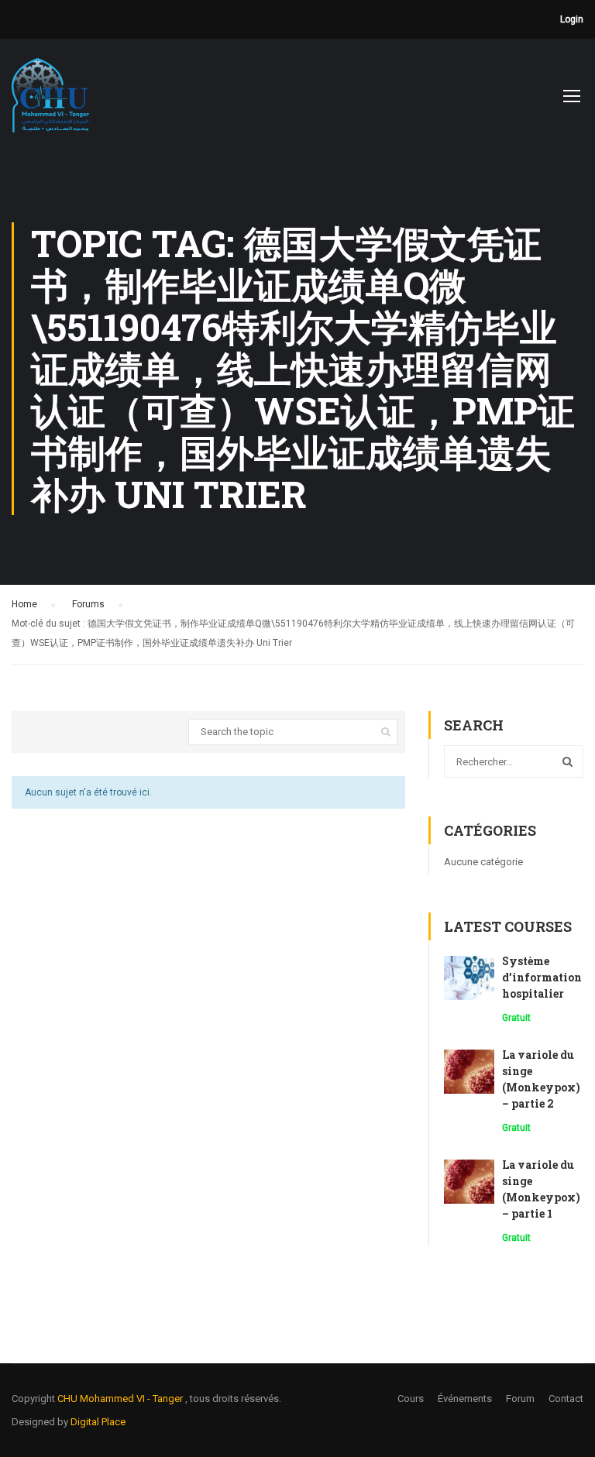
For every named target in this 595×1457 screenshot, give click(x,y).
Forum (520, 1398)
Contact (566, 1398)
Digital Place (98, 1422)
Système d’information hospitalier (542, 977)
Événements (465, 1398)
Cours (410, 1398)
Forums (88, 604)
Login (571, 19)
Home (24, 604)
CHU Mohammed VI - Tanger (121, 1398)
